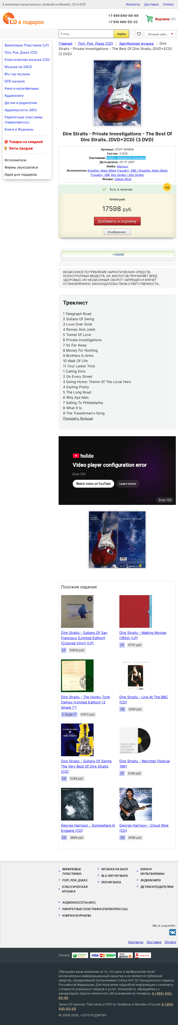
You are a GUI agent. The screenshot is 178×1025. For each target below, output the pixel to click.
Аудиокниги (14, 96)
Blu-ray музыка (17, 74)
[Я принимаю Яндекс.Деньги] (125, 955)
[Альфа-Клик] (143, 955)
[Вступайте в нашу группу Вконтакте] (172, 932)
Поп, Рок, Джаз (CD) (21, 52)
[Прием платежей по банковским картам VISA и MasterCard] (103, 955)
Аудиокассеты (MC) (21, 110)
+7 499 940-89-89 (123, 16)
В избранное (117, 232)
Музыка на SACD (18, 67)
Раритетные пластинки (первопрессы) (23, 119)
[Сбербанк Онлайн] (80, 955)
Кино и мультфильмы (22, 88)
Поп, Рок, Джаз (74, 880)
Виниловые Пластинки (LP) (27, 45)
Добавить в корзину (117, 221)
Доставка (151, 4)
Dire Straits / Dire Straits (127, 175)
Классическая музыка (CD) (27, 60)
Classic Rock (123, 179)
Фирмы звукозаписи (21, 167)
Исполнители (15, 160)
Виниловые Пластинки (71, 871)
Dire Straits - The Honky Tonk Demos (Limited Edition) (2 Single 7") (85, 702)
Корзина (165, 19)
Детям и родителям (21, 103)
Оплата (168, 4)
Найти (121, 34)
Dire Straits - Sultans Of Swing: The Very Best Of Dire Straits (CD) (86, 766)
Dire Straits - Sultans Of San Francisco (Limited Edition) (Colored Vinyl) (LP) (84, 637)
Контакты (133, 4)
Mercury (122, 166)
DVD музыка (15, 81)
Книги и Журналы (19, 129)
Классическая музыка (74, 889)
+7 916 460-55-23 (123, 22)
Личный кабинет (159, 34)
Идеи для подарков (21, 174)
